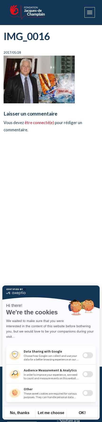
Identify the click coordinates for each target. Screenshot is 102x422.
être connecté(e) (39, 122)
